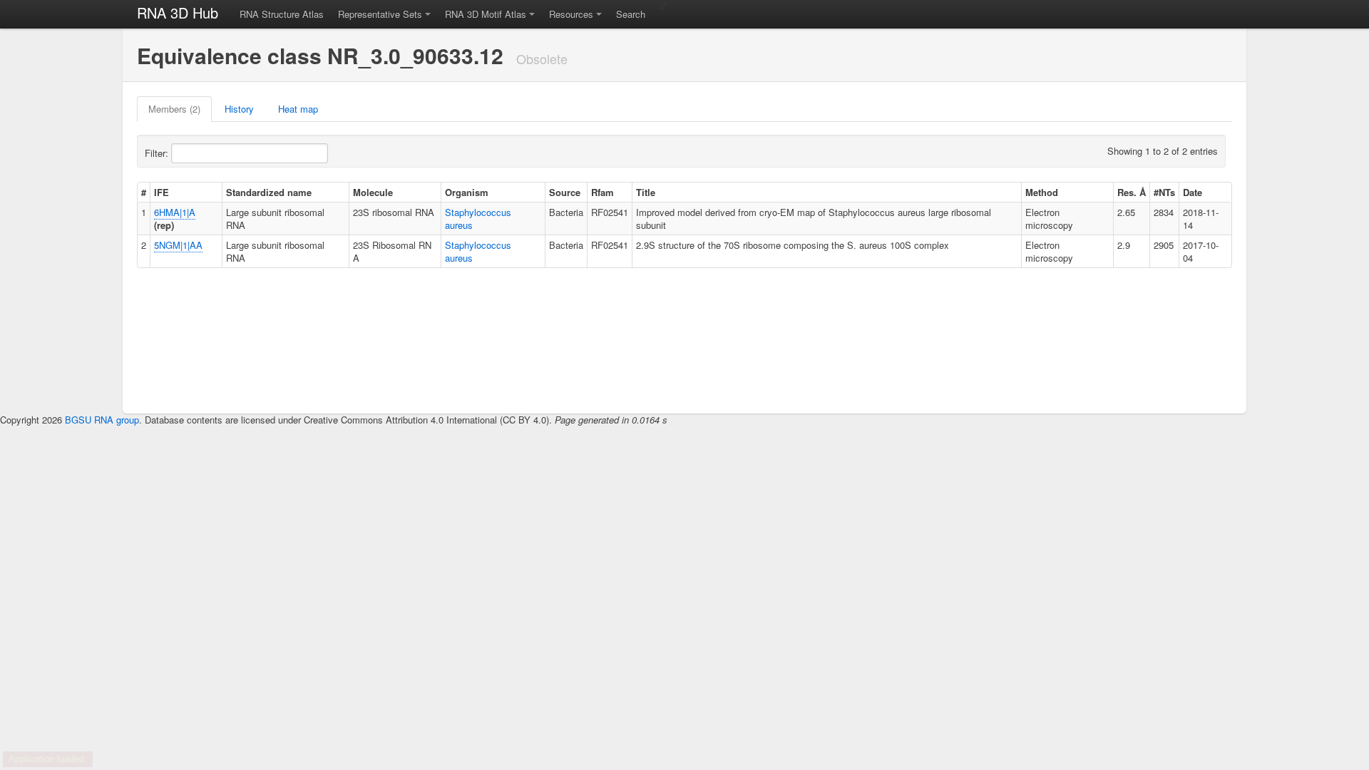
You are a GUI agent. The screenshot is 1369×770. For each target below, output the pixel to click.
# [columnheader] (143, 192)
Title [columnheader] (645, 192)
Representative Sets (380, 14)
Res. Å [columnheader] (1131, 192)
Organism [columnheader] (466, 192)
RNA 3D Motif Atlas (485, 14)
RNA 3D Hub (177, 12)
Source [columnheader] (564, 192)
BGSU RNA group (102, 419)
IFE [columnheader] (161, 192)
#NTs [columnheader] (1164, 192)
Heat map (298, 108)
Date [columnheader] (1192, 192)
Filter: (158, 153)
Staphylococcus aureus (478, 218)
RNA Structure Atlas (282, 14)
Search (630, 14)
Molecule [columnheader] (373, 192)
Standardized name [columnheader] (269, 192)
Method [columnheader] (1041, 192)
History (239, 108)
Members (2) (174, 108)
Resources (571, 14)
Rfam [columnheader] (602, 192)
